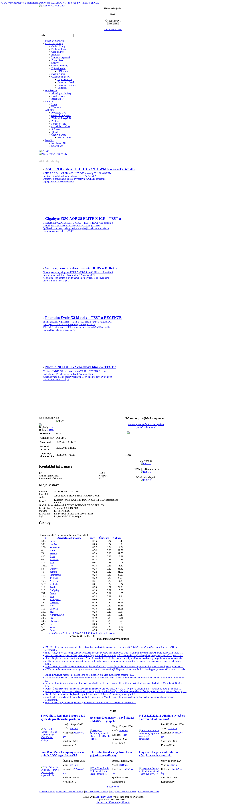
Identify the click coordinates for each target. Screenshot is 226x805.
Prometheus (55, 575)
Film (125, 734)
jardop (53, 550)
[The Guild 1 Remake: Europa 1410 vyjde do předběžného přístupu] (51, 740)
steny (52, 627)
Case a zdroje (57, 51)
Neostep (54, 581)
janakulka (54, 602)
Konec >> (111, 633)
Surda (53, 630)
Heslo (113, 14)
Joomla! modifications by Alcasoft (113, 802)
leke (52, 596)
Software (49, 101)
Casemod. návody (66, 82)
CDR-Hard (62, 71)
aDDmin (74, 728)
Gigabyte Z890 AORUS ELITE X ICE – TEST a (83, 219)
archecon (54, 559)
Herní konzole (58, 96)
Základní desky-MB (61, 118)
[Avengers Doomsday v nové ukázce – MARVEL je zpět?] (100, 738)
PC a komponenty (54, 43)
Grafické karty (58, 46)
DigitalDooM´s (64, 79)
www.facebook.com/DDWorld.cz (69, 792)
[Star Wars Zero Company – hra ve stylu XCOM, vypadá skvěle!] (51, 775)
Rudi (52, 605)
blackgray (54, 621)
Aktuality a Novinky (61, 93)
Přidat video (113, 786)
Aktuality (49, 110)
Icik (52, 565)
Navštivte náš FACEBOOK (50, 2)
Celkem (117, 538)
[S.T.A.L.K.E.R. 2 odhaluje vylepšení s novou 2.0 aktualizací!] (149, 738)
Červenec (104, 538)
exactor (53, 553)
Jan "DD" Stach (104, 796)
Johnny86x (55, 599)
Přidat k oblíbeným (54, 40)
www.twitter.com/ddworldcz (96, 792)
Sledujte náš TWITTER (76, 2)
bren (52, 624)
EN (93, 2)
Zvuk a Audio (58, 74)
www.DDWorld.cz (47, 792)
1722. (51, 430)
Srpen (92, 538)
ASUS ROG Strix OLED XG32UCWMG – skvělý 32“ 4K (90, 169)
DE (97, 2)
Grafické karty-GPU (61, 115)
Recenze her (57, 99)
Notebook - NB (59, 123)
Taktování (62, 87)
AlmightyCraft (57, 615)
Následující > (98, 633)
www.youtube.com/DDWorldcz (123, 792)
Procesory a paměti (60, 57)
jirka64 (53, 544)
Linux (54, 104)
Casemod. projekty (66, 85)
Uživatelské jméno (113, 8)
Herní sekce (51, 90)
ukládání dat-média (60, 126)
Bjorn (52, 556)
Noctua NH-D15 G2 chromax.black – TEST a (80, 367)
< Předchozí (66, 633)
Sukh (52, 541)
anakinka (54, 584)
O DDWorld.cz (8, 2)
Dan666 (54, 568)
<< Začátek (54, 633)
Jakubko (54, 587)
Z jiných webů (58, 68)
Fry (51, 618)
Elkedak (54, 608)
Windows (56, 107)
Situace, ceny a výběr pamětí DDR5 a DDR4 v (81, 268)
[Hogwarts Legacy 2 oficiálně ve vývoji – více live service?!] (149, 774)
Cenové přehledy (59, 65)
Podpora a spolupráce (26, 2)
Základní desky (58, 49)
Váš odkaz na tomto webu (148, 792)
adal (52, 562)
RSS (90, 2)
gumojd (53, 571)
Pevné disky (57, 60)
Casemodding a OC (61, 76)
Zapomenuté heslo (113, 29)
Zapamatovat (115, 20)
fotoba (53, 593)
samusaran (55, 547)
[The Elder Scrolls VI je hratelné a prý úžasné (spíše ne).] (100, 774)
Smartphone (57, 146)
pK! (52, 611)
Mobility (49, 140)
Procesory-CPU (59, 112)
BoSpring (54, 590)
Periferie (55, 54)
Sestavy (55, 63)
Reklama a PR (64, 137)
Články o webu (58, 135)
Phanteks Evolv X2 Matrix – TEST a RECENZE (83, 318)
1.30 (51, 427)
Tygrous (54, 578)
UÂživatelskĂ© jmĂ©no (68, 538)
